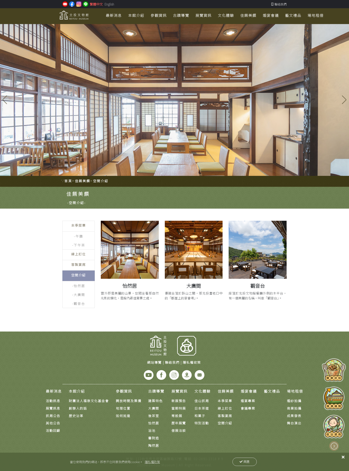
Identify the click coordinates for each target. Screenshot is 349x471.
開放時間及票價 (128, 400)
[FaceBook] (161, 374)
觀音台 (257, 285)
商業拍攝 (294, 408)
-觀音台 (78, 303)
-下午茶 (78, 245)
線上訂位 (225, 408)
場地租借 (295, 391)
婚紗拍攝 (294, 400)
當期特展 (178, 408)
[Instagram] (174, 374)
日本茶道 (201, 408)
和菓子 (199, 415)
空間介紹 (225, 422)
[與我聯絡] (199, 374)
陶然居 (153, 445)
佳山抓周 (201, 400)
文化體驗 (202, 391)
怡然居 (129, 285)
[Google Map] (187, 374)
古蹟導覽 (156, 391)
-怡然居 (78, 285)
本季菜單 (225, 400)
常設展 (176, 415)
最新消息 (54, 391)
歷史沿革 (76, 415)
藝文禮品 (272, 391)
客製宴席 (225, 415)
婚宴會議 (249, 391)
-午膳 (78, 236)
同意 (247, 461)
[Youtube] (148, 374)
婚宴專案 (248, 400)
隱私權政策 (152, 461)
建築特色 (155, 400)
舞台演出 (294, 422)
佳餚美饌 (226, 391)
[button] (344, 99)
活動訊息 (53, 400)
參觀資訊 (124, 391)
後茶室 (153, 415)
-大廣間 (78, 294)
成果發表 (294, 415)
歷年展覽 (178, 422)
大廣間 (193, 285)
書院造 (153, 437)
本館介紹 (77, 391)
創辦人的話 (78, 408)
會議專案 (248, 408)
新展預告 (178, 400)
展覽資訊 (179, 391)
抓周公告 (53, 415)
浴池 (152, 430)
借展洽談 (178, 430)
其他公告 (53, 422)
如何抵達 (123, 415)
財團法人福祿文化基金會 (89, 400)
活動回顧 (53, 430)
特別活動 (201, 422)
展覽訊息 (53, 408)
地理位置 (123, 408)
